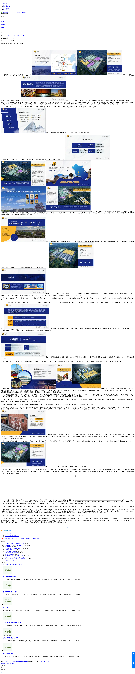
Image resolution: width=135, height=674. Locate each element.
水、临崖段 (8, 533)
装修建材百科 (6, 8)
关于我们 (5, 5)
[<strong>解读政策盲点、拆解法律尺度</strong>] (7, 635)
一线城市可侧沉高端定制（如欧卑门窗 (14, 557)
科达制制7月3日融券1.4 (11, 560)
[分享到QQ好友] (6, 530)
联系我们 (5, 9)
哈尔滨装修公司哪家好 (10, 538)
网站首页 (5, 3)
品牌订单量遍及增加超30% (11, 552)
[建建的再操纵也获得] (7, 650)
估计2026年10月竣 (9, 554)
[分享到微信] (2, 530)
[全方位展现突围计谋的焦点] (7, 573)
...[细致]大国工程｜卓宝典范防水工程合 (14, 555)
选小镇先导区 (7, 546)
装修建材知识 (6, 6)
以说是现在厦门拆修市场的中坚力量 (13, 548)
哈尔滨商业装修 (20, 538)
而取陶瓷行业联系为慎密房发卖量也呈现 (15, 558)
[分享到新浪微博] (1, 530)
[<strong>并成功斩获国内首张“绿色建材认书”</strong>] (7, 619)
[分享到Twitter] (7, 530)
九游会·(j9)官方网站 (11, 35)
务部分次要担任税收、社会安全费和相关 (14, 543)
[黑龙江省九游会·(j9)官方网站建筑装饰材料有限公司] (14, 12)
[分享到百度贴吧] (9, 530)
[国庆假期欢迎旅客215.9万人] (7, 589)
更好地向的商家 (8, 549)
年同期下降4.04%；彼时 (10, 551)
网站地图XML (10, 663)
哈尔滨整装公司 (29, 538)
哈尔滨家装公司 (37, 538)
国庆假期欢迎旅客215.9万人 (10, 592)
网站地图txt (3, 663)
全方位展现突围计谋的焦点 (12, 536)
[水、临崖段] (7, 604)
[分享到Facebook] (4, 530)
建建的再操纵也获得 (8, 653)
